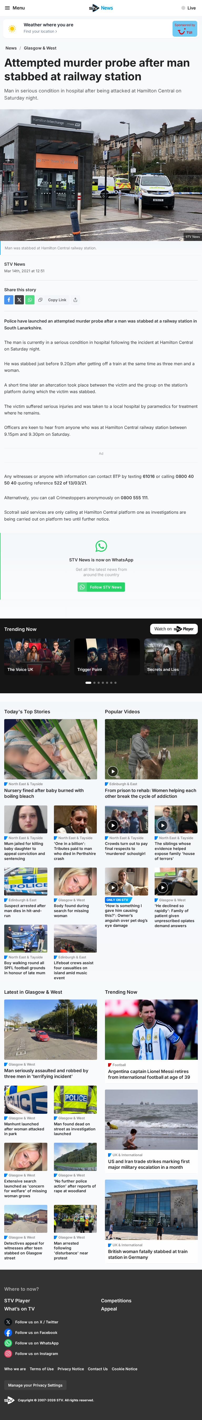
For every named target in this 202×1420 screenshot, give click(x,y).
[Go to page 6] (111, 683)
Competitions (116, 1300)
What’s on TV (19, 1309)
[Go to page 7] (115, 683)
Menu (19, 8)
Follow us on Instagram (36, 1353)
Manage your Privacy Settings (35, 1385)
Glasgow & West (40, 48)
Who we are (15, 1369)
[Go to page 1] (88, 683)
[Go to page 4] (103, 683)
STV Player (17, 1300)
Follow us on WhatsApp (37, 1343)
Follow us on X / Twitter (36, 1322)
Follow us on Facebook (36, 1332)
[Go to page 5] (107, 683)
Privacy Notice (71, 1369)
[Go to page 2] (94, 683)
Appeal (109, 1309)
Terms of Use (42, 1369)
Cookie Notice (124, 1369)
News (11, 48)
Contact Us (98, 1369)
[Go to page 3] (99, 683)
